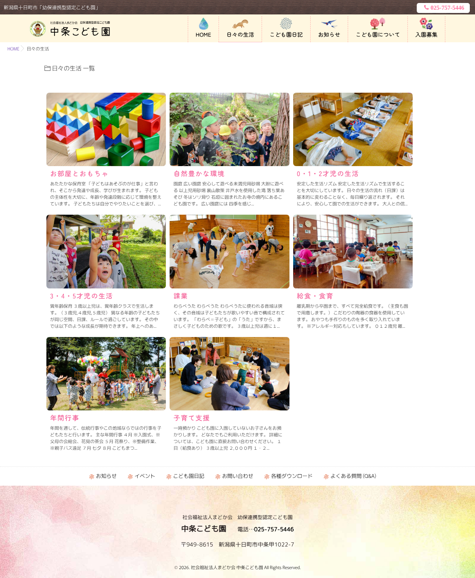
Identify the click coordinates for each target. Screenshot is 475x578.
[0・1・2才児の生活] (353, 129)
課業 (180, 296)
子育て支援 (191, 418)
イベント (144, 476)
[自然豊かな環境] (229, 129)
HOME (203, 35)
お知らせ (329, 35)
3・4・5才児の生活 (81, 296)
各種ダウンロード (291, 476)
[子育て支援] (229, 373)
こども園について (378, 35)
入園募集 (426, 35)
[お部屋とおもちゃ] (106, 129)
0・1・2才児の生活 (328, 173)
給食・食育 (315, 296)
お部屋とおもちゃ (79, 173)
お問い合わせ (237, 476)
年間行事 (64, 418)
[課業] (229, 251)
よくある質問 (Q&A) (353, 476)
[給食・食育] (353, 251)
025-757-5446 (447, 8)
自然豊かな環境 (199, 173)
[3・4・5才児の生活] (106, 251)
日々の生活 (240, 35)
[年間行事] (106, 373)
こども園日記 (286, 35)
